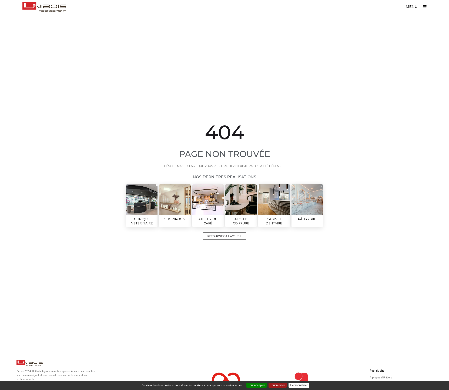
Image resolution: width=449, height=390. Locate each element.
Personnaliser (299, 385)
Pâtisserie (307, 219)
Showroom (175, 219)
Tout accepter (256, 385)
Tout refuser (277, 385)
